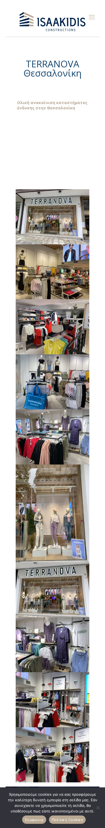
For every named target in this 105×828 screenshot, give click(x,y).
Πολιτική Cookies (67, 819)
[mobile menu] (92, 16)
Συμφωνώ (34, 819)
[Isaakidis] (52, 21)
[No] (98, 807)
